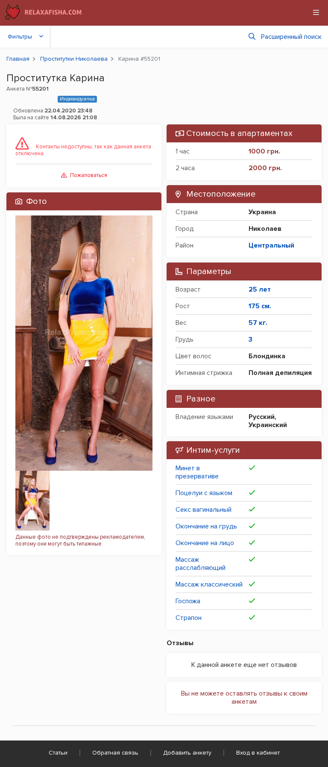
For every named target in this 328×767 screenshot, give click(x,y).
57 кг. (258, 323)
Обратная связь (115, 752)
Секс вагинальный (203, 509)
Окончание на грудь (206, 526)
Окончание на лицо (205, 543)
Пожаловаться (88, 175)
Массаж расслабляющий (201, 563)
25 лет (260, 289)
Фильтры (20, 36)
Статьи (58, 752)
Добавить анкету (187, 752)
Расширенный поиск (291, 36)
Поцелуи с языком (204, 493)
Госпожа (188, 601)
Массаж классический (209, 584)
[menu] (316, 12)
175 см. (260, 306)
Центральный (271, 245)
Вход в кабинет (258, 752)
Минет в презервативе (197, 472)
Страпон (189, 618)
